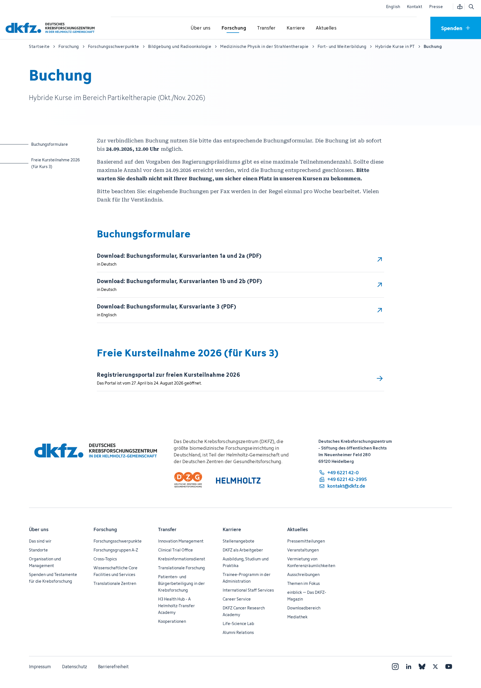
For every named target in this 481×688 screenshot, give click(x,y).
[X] (435, 666)
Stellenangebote (238, 541)
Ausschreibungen (303, 574)
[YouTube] (448, 666)
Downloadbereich (303, 608)
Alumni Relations (238, 632)
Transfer (167, 529)
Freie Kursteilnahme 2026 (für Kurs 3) (55, 163)
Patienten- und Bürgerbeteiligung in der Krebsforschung (181, 583)
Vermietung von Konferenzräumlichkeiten (311, 562)
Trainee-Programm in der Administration (247, 577)
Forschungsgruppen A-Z (116, 550)
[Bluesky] (422, 666)
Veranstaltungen (303, 550)
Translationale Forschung (181, 568)
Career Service (237, 599)
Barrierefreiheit (113, 666)
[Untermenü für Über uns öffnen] (200, 28)
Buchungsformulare (53, 144)
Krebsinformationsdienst (181, 559)
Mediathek (297, 617)
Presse (436, 6)
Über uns (38, 529)
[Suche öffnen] (471, 6)
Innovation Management (180, 541)
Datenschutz (74, 666)
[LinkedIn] (408, 666)
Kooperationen (172, 621)
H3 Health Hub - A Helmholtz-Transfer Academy (176, 606)
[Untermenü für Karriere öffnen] (295, 28)
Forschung (105, 529)
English (393, 6)
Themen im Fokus (303, 583)
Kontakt (415, 6)
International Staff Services (248, 590)
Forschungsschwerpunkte (118, 541)
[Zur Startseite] (51, 28)
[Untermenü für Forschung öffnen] (233, 28)
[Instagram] (395, 666)
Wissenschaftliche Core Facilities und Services (116, 571)
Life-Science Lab (238, 623)
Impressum (40, 666)
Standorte (38, 550)
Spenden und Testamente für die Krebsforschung (53, 577)
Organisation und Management (45, 562)
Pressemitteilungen (306, 541)
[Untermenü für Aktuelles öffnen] (326, 28)
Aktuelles (297, 529)
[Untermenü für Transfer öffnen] (266, 28)
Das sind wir (40, 541)
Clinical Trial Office (175, 550)
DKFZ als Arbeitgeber (243, 550)
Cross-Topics (105, 559)
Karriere (232, 529)
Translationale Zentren (115, 583)
